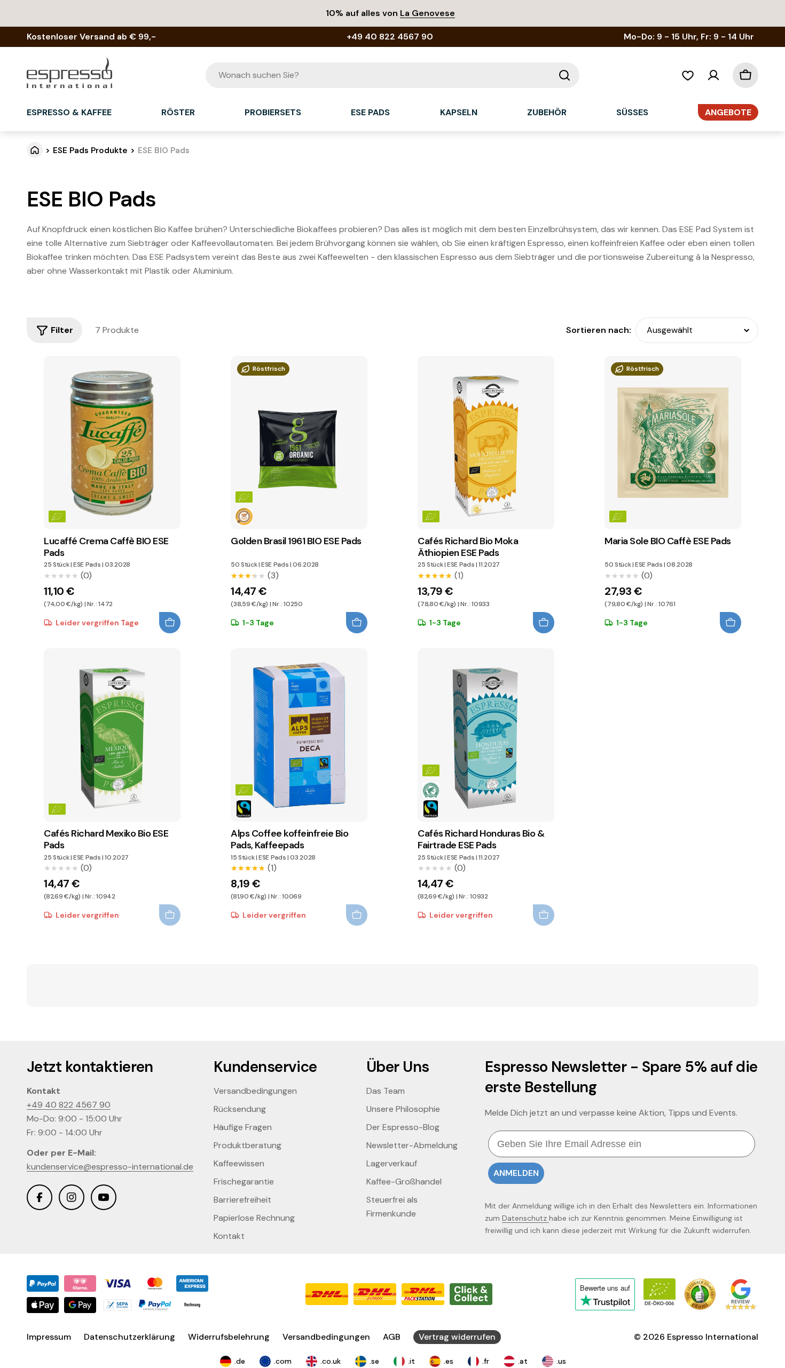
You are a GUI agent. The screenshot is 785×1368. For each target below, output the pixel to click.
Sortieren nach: (598, 330)
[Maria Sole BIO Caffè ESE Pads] (673, 442)
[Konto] (713, 75)
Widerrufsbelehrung (229, 1336)
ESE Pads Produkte (90, 150)
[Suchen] (564, 75)
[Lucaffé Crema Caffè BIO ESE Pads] (112, 442)
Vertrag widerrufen (457, 1336)
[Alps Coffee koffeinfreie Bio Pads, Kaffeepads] (299, 735)
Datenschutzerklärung (129, 1336)
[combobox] (392, 75)
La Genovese (427, 13)
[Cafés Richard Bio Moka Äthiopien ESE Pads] (486, 442)
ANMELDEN (516, 1173)
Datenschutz (525, 1218)
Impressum (49, 1336)
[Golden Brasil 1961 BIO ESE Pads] (299, 442)
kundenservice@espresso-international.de (110, 1166)
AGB (392, 1336)
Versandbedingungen (326, 1336)
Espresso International (712, 1336)
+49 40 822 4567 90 (69, 1104)
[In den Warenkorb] (169, 622)
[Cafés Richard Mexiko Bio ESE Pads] (112, 735)
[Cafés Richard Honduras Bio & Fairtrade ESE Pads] (486, 735)
